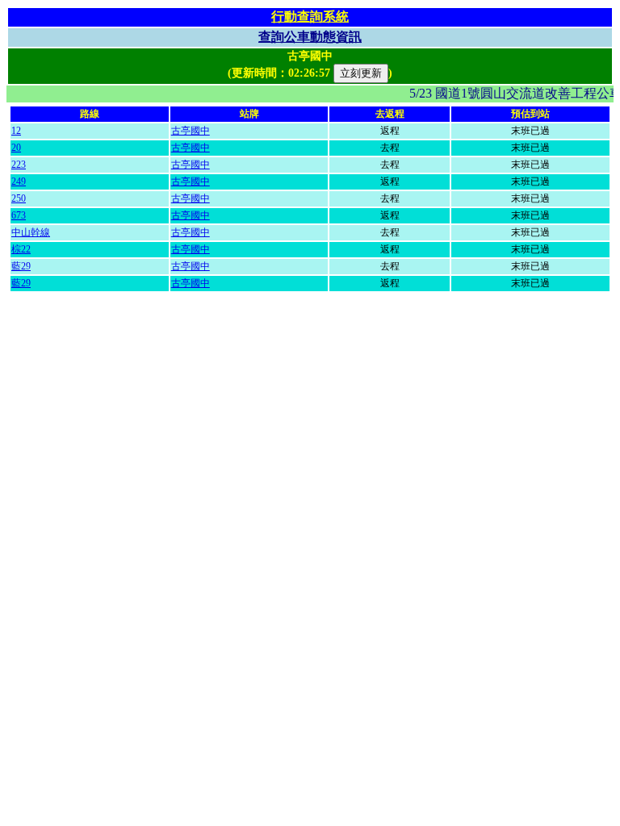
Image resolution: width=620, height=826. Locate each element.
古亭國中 (190, 130)
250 (18, 198)
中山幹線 (30, 232)
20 (16, 147)
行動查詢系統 (310, 16)
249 (18, 181)
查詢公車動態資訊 (310, 37)
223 (18, 164)
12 (16, 130)
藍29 (21, 266)
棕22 (21, 249)
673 (18, 215)
